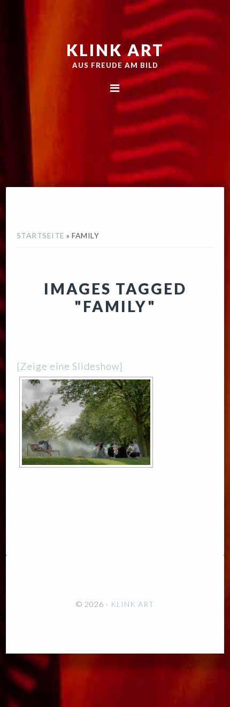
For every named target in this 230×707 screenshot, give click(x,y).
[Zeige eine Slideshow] (70, 366)
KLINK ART (115, 49)
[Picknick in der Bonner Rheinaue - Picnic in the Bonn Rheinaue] (86, 422)
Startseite (41, 235)
